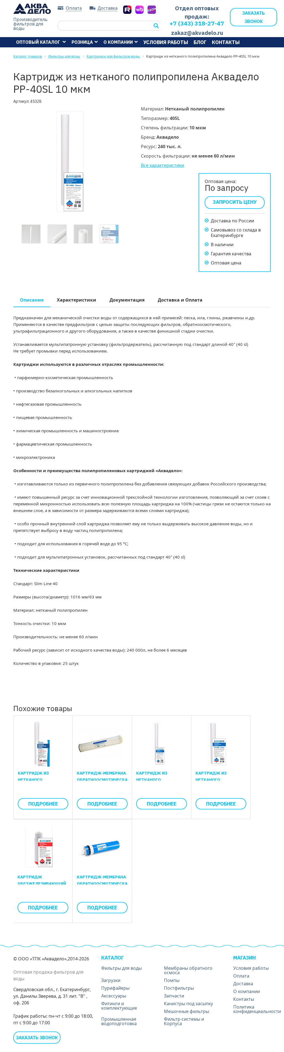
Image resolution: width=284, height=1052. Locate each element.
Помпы (171, 980)
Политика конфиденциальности (257, 1009)
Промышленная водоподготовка (119, 1021)
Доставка (108, 8)
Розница (82, 42)
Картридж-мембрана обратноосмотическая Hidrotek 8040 (103, 779)
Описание (32, 300)
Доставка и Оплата (180, 300)
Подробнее (43, 804)
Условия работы (165, 42)
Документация (127, 300)
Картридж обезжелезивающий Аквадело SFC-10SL (41, 883)
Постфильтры (179, 988)
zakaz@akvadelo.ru (197, 33)
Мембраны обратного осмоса (188, 970)
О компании (118, 42)
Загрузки (110, 980)
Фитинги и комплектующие (119, 1005)
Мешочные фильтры (186, 1011)
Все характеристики (162, 165)
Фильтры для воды (121, 968)
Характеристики (76, 300)
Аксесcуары (113, 996)
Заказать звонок (253, 17)
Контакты (226, 42)
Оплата (74, 8)
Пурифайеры (115, 988)
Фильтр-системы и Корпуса (184, 1021)
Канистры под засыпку (188, 1003)
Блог (200, 42)
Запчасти (174, 996)
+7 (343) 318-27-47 (197, 23)
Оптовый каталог (38, 42)
